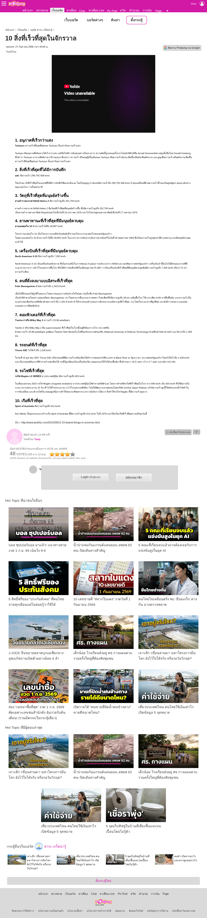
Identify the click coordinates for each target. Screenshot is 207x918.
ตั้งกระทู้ (136, 20)
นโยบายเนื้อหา (75, 911)
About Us (120, 911)
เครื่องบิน (27, 251)
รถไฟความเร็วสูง (155, 387)
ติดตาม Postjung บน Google (184, 47)
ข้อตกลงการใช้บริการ (23, 911)
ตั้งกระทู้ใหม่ (103, 881)
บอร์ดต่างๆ (95, 20)
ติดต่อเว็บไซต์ (136, 911)
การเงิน (147, 10)
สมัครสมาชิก (133, 477)
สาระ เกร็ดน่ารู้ (54, 846)
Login (90, 477)
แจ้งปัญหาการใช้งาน (157, 911)
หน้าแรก (27, 10)
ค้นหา (115, 20)
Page (158, 10)
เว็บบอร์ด (57, 10)
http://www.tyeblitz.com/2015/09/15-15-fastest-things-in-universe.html (60, 422)
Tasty (37, 439)
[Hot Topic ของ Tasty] (14, 444)
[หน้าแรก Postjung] (16, 3)
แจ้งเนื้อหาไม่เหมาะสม (183, 911)
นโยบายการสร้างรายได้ (99, 911)
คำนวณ (134, 10)
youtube (183, 301)
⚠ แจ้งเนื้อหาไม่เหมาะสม (178, 432)
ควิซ (123, 10)
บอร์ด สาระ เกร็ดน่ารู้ (41, 30)
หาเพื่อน (71, 10)
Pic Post (112, 10)
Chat (82, 10)
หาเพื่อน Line (96, 10)
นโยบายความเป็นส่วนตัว (51, 911)
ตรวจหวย (42, 10)
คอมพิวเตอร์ (29, 315)
